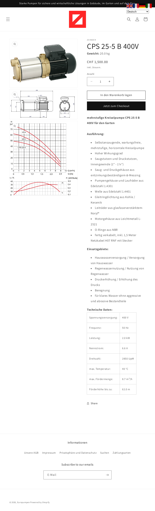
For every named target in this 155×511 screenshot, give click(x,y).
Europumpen (23, 502)
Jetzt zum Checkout (116, 106)
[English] (129, 6)
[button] (8, 19)
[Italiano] (149, 6)
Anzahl (90, 74)
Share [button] (94, 403)
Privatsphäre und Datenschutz (78, 452)
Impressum (49, 452)
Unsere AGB (31, 452)
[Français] (136, 6)
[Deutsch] (142, 6)
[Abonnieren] (107, 474)
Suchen (104, 452)
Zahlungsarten (122, 452)
